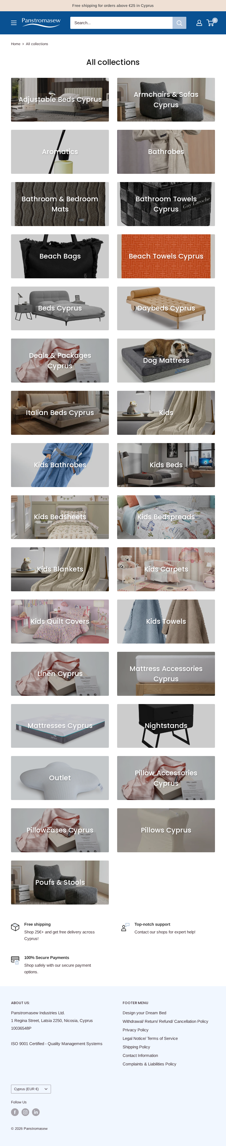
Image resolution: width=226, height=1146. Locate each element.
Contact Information (140, 1055)
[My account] (199, 23)
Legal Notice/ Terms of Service (150, 1038)
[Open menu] (14, 23)
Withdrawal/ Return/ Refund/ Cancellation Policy (165, 1021)
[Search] (179, 23)
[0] (210, 23)
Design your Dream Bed (144, 1012)
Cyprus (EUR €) (26, 1089)
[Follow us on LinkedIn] (36, 1112)
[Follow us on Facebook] (15, 1112)
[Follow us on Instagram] (25, 1112)
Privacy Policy (136, 1029)
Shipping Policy (136, 1047)
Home (15, 44)
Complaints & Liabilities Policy (149, 1064)
